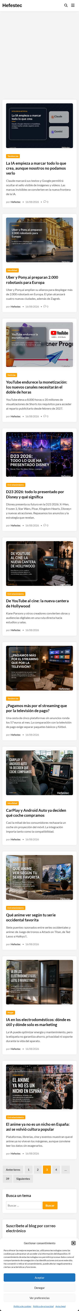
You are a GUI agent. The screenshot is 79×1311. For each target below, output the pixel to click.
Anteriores (13, 1169)
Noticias (12, 375)
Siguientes (23, 1178)
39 (7, 1178)
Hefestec (12, 5)
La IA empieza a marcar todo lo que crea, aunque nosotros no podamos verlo (36, 168)
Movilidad (12, 270)
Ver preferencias (40, 1298)
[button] (73, 1243)
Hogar (11, 1012)
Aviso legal (60, 1306)
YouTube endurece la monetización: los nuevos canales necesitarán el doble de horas (36, 387)
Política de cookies (22, 1306)
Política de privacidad (43, 1306)
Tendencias (13, 156)
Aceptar (39, 1277)
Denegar (39, 1287)
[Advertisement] (39, 52)
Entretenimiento (16, 484)
